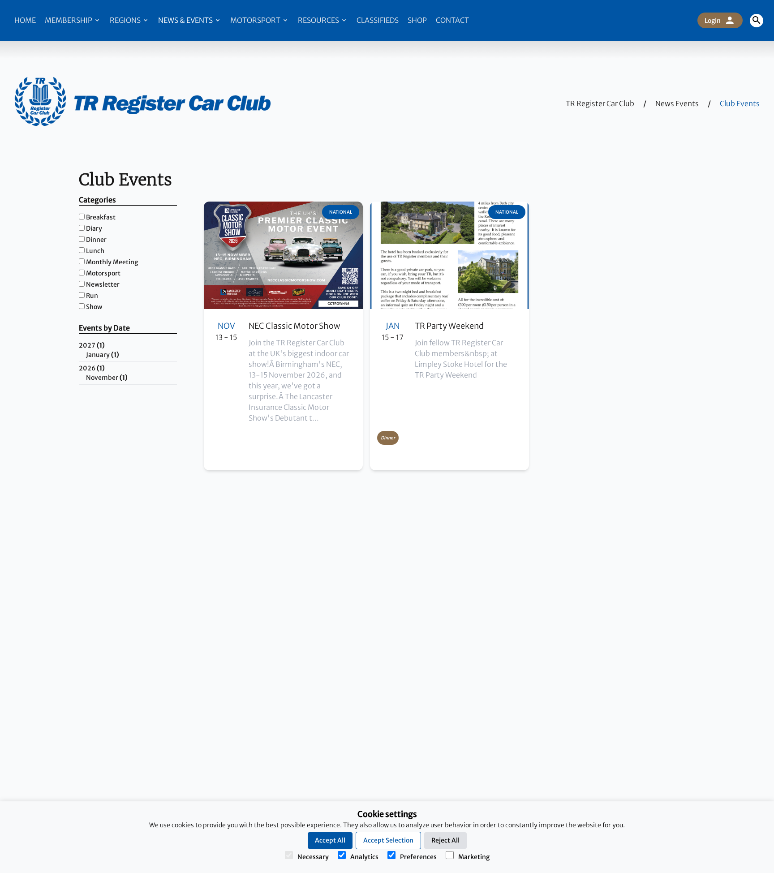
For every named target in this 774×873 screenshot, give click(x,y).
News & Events (186, 20)
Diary (94, 228)
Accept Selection (388, 840)
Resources (319, 20)
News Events (677, 103)
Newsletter (103, 284)
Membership (69, 20)
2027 (92, 345)
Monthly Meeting (112, 262)
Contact (452, 20)
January (102, 355)
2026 (92, 368)
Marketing (474, 857)
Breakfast (101, 217)
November (107, 378)
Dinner (96, 240)
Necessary (313, 857)
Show (94, 307)
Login (713, 21)
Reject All (445, 840)
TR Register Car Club (600, 103)
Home (25, 20)
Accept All (330, 840)
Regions (126, 20)
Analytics (364, 857)
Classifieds (378, 20)
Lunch (95, 251)
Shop (417, 20)
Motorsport (256, 20)
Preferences (418, 857)
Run (92, 296)
